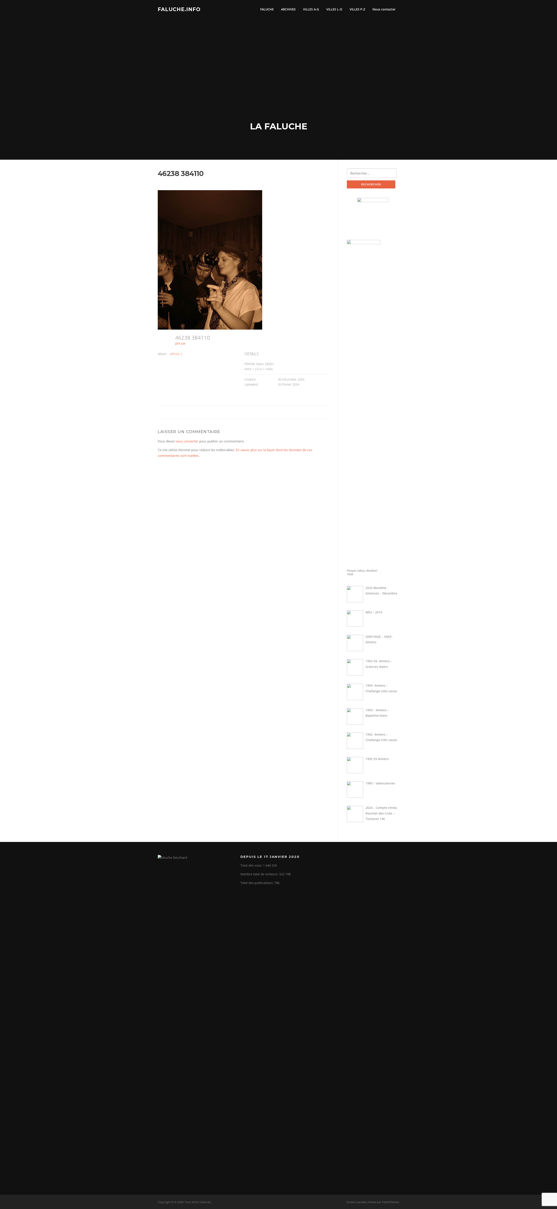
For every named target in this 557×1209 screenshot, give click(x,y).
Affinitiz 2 (176, 354)
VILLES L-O (334, 9)
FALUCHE (267, 9)
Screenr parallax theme (361, 1202)
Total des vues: (251, 865)
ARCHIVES (288, 9)
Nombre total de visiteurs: (259, 874)
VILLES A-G (311, 9)
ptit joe (180, 343)
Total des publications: (257, 883)
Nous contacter (384, 9)
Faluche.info (179, 9)
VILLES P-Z (357, 9)
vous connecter (187, 441)
